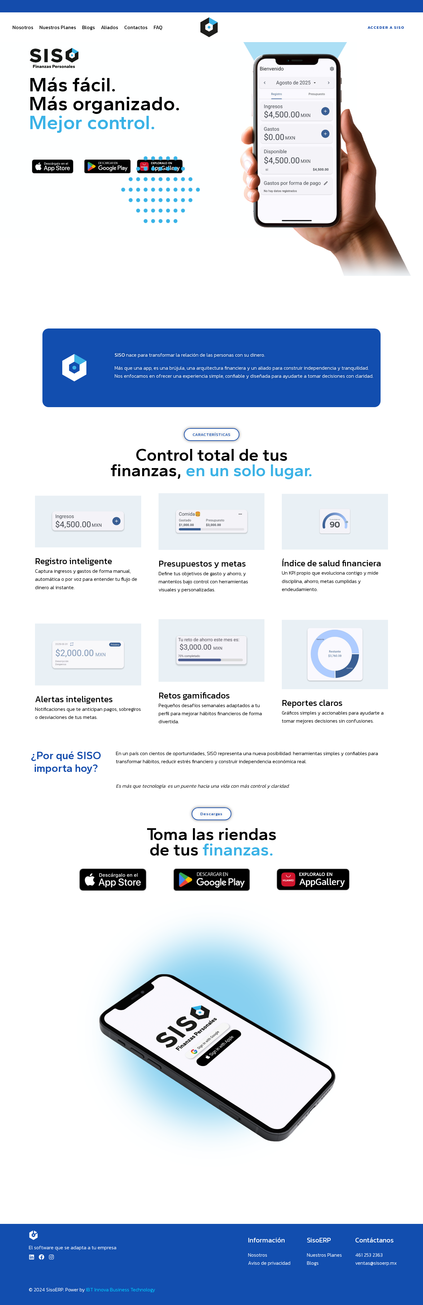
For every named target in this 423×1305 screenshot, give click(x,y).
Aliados (109, 27)
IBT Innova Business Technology (120, 1289)
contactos (135, 27)
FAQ (158, 27)
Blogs (88, 27)
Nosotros (22, 27)
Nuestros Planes (57, 27)
